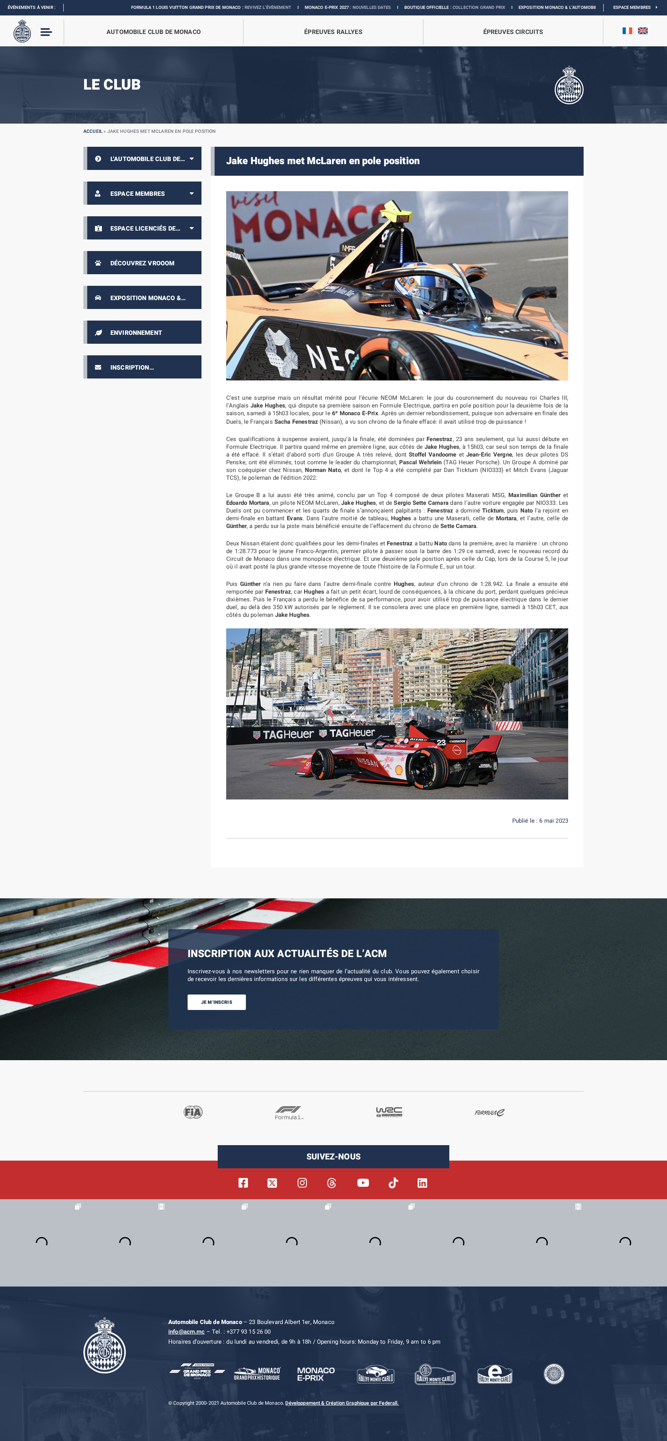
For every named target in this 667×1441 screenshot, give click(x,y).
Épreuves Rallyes (333, 32)
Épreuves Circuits (513, 32)
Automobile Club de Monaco (154, 32)
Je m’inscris (216, 1002)
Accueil (92, 131)
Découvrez (533, 7)
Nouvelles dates (290, 7)
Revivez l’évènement (186, 7)
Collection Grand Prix (397, 7)
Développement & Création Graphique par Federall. (342, 1403)
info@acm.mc (186, 1331)
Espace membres (634, 7)
